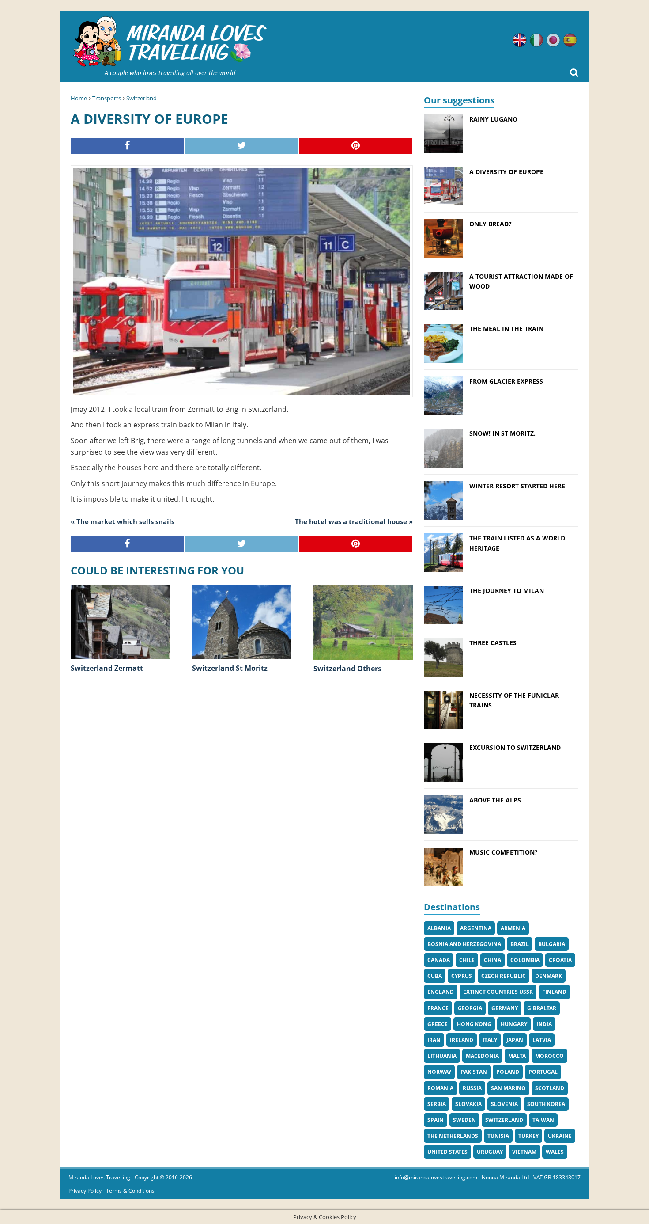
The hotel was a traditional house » (354, 521)
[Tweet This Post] (241, 146)
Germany (504, 1008)
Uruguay (490, 1152)
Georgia (470, 1008)
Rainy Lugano (493, 119)
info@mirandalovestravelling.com (436, 1177)
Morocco (549, 1056)
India (544, 1024)
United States (447, 1152)
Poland (507, 1072)
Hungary (514, 1024)
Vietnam (524, 1152)
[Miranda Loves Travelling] (170, 41)
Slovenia (504, 1104)
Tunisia (498, 1136)
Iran (434, 1040)
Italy (490, 1040)
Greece (437, 1024)
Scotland (549, 1088)
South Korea (546, 1104)
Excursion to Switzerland (515, 747)
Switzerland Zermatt (107, 668)
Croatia (560, 960)
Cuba (434, 976)
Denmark (548, 976)
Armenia (513, 928)
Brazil (519, 944)
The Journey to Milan (506, 590)
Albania (439, 928)
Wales (555, 1152)
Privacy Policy (85, 1190)
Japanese (553, 40)
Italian (536, 40)
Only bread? (490, 224)
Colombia (525, 960)
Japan (514, 1040)
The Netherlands (452, 1136)
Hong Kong (474, 1024)
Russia (472, 1088)
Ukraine (560, 1136)
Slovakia (468, 1104)
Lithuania (442, 1056)
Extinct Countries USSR (498, 992)
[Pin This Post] (356, 146)
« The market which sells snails (122, 521)
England (440, 992)
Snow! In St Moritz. (502, 433)
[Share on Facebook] (128, 146)
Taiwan (543, 1120)
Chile (467, 960)
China (492, 960)
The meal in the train (506, 328)
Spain (435, 1120)
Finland (554, 992)
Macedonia (482, 1056)
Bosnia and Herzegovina (464, 944)
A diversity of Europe (506, 171)
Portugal (543, 1072)
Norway (439, 1072)
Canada (438, 960)
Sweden (464, 1120)
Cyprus (461, 976)
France (438, 1008)
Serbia (436, 1104)
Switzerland (141, 98)
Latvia (541, 1040)
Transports (106, 98)
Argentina (475, 928)
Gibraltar (541, 1008)
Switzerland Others (347, 668)
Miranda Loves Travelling (99, 1177)
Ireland (461, 1040)
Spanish (570, 40)
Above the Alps (495, 800)
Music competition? (503, 852)
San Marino (508, 1088)
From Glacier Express (506, 381)
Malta (517, 1056)
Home (79, 98)
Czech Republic (503, 976)
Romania (440, 1088)
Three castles (493, 643)
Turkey (528, 1136)
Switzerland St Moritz (230, 668)
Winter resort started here (517, 486)
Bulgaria (551, 944)
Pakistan (473, 1072)
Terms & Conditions (130, 1190)
